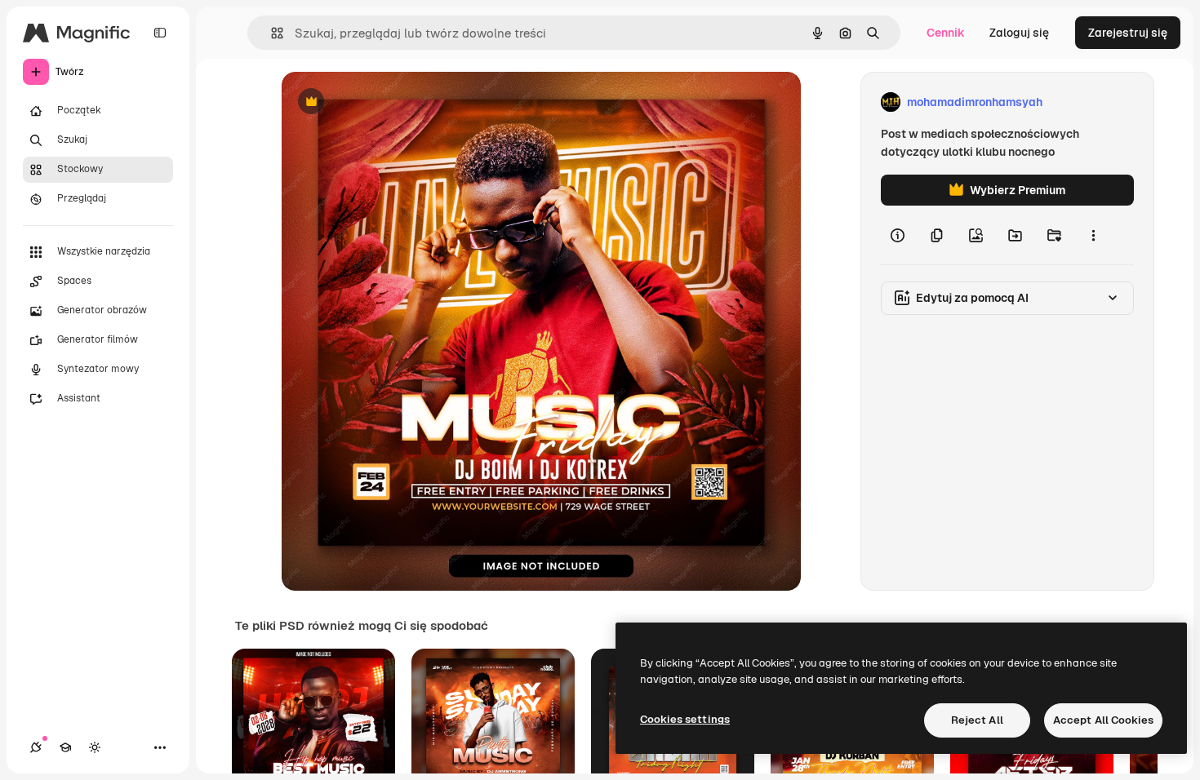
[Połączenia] (36, 747)
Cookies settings (685, 719)
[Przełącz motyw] (95, 747)
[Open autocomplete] (270, 33)
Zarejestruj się (1127, 32)
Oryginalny (394, 102)
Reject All (977, 720)
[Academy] (65, 747)
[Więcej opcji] (1093, 235)
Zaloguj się (1019, 32)
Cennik (946, 32)
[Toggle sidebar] (160, 33)
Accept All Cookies (1103, 720)
